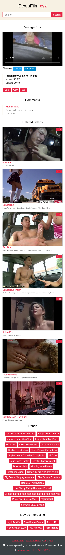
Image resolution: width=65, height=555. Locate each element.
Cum (6, 89)
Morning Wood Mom (41, 466)
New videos (18, 540)
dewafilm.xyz (24, 550)
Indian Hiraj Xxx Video (46, 439)
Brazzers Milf (20, 466)
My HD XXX (13, 522)
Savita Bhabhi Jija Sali (43, 461)
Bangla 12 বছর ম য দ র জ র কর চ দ (42, 472)
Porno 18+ (52, 522)
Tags (45, 540)
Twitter (17, 68)
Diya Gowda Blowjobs (49, 477)
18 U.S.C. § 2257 (41, 550)
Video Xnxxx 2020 (16, 527)
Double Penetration (18, 450)
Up (51, 540)
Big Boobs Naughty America (19, 477)
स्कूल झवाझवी (47, 499)
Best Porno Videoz (33, 522)
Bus (23, 89)
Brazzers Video (15, 472)
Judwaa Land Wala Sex (19, 439)
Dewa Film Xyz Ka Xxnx (25, 499)
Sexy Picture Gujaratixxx (44, 450)
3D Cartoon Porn (50, 444)
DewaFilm (32, 5)
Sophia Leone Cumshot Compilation (26, 455)
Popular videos (33, 540)
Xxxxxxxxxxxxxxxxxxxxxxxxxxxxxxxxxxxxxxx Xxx (32, 493)
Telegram (29, 68)
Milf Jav (53, 455)
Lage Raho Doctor (19, 461)
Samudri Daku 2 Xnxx (32, 504)
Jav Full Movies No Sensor (20, 433)
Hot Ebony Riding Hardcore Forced (33, 488)
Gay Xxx (10, 444)
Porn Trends (51, 527)
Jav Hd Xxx (36, 527)
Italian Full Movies (28, 444)
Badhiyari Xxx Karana (32, 482)
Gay (15, 89)
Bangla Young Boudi (48, 433)
